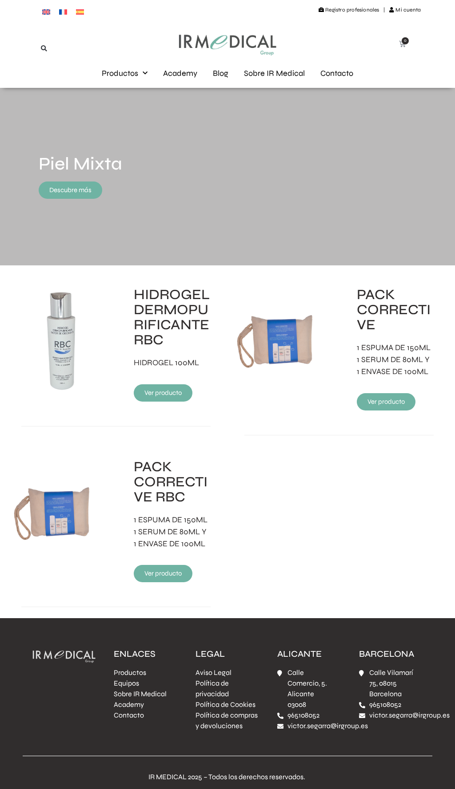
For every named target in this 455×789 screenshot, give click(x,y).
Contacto (336, 73)
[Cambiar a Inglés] (46, 11)
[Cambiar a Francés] (63, 11)
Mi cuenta (407, 10)
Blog (220, 73)
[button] (44, 48)
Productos (120, 73)
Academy (180, 73)
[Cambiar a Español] (80, 11)
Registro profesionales (352, 10)
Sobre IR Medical (274, 73)
